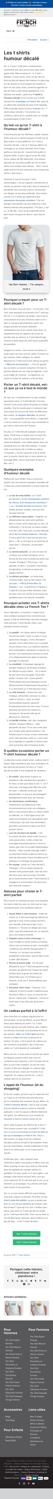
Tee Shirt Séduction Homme (14, 1391)
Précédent (32, 40)
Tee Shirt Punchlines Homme (10, 1375)
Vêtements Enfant (13, 1437)
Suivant (43, 40)
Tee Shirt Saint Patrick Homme (12, 1384)
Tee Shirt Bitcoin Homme (13, 1349)
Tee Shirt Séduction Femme (38, 1388)
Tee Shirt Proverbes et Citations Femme (38, 1361)
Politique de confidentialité (30, 1467)
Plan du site (14, 1467)
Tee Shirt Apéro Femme (37, 1338)
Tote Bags (10, 1420)
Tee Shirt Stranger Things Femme (38, 1395)
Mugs (8, 1417)
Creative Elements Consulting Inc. (34, 1472)
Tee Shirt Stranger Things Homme (13, 1398)
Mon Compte (36, 1417)
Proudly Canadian (32, 1475)
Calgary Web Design (32, 1469)
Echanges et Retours (36, 1432)
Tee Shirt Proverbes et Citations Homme (13, 1364)
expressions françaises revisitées (19, 200)
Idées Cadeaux (37, 1424)
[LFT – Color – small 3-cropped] (26, 19)
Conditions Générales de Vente (36, 1441)
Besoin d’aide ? (11, 14)
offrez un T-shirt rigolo (26, 1034)
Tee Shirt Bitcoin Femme (38, 1345)
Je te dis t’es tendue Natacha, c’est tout (28, 534)
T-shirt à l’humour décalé (15, 1105)
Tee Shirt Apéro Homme (12, 1342)
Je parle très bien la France (28, 506)
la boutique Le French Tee (27, 101)
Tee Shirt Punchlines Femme (35, 1371)
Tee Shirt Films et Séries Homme (13, 1356)
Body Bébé (10, 1440)
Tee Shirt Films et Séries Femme (38, 1352)
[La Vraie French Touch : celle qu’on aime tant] (13, 1308)
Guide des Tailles (38, 1427)
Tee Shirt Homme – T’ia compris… (26, 284)
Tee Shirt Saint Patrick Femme (37, 1380)
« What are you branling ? (17, 364)
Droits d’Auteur (37, 1420)
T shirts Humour (23, 1255)
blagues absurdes (26, 415)
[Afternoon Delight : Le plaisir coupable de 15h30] (39, 1308)
